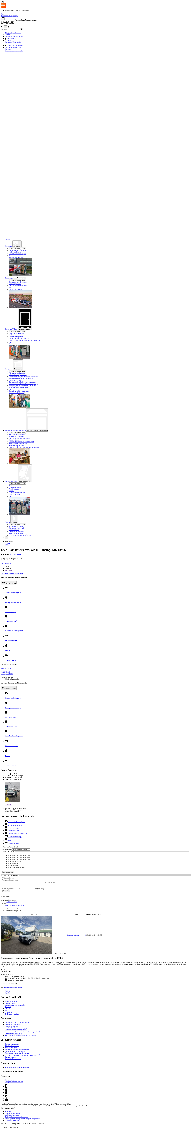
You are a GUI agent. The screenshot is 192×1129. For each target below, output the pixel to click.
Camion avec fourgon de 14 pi (20, 857)
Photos (8, 570)
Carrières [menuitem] (7, 35)
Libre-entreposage (10, 612)
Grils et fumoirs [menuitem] (14, 530)
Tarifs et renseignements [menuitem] (16, 333)
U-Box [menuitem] (11, 329)
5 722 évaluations (15, 555)
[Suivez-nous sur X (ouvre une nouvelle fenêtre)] (6, 1098)
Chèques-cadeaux (10, 1057)
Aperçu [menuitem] (11, 485)
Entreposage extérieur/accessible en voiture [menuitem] (22, 385)
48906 (7, 545)
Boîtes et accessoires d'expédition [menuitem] (19, 438)
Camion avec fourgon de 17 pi (20, 859)
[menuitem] (27, 282)
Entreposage (18, 369)
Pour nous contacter (11, 1001)
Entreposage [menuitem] (9, 369)
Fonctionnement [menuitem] (14, 489)
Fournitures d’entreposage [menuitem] (17, 393)
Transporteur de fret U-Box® (14, 1082)
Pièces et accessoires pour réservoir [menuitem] (20, 535)
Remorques (16, 246)
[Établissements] (8, 27)
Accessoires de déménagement (14, 630)
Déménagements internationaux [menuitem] (19, 338)
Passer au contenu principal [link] (9, 16)
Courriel (8, 889)
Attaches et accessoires (12, 1046)
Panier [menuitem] (9, 40)
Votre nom (5, 878)
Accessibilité (9, 1012)
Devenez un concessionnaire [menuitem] (14, 36)
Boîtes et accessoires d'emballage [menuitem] (15, 430)
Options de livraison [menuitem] (15, 335)
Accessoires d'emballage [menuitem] (16, 436)
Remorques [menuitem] (8, 246)
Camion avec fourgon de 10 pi (20, 855)
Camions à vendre (10, 583)
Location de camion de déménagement (17, 1022)
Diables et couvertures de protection (16, 1030)
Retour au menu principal (17, 248)
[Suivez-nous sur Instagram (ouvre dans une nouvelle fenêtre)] (6, 1089)
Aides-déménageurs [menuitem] (11, 481)
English (7, 991)
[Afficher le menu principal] (2, 18)
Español (7, 993)
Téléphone (6, 880)
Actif (2, 14)
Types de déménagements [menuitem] (17, 492)
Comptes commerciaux (12, 1044)
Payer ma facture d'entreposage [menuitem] (18, 387)
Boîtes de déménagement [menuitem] (17, 434)
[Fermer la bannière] (2, 2)
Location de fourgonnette (13, 1024)
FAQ (6, 1010)
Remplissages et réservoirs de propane (17, 1053)
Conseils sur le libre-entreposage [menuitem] (19, 391)
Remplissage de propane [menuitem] (16, 526)
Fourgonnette (14, 865)
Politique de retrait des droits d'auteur (16, 1117)
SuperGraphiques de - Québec (17, 1067)
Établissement (7, 849)
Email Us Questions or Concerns (15, 905)
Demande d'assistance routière (12, 988)
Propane (13, 522)
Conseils (7, 1008)
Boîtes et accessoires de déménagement (17, 1049)
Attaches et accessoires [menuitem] (16, 257)
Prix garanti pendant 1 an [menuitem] (13, 33)
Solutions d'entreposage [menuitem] (16, 445)
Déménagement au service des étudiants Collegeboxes (22, 1055)
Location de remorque (12, 1026)
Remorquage (9, 278)
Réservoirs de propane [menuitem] (16, 533)
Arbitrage (8, 1111)
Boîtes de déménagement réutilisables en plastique (20, 1035)
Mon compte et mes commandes (15, 1005)
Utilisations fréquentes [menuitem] (16, 337)
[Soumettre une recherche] (21, 29)
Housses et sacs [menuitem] (14, 440)
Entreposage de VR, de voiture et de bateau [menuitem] (22, 382)
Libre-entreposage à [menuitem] (17, 375)
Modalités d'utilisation (12, 1115)
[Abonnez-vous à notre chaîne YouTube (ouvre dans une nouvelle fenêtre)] (6, 1100)
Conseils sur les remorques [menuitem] (17, 254)
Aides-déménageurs (24, 481)
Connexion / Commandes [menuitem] (13, 42)
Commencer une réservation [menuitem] (17, 250)
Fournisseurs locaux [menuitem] (15, 487)
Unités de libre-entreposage (13, 1034)
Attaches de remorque (11, 640)
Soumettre (6, 891)
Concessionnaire (10, 1080)
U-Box (24, 329)
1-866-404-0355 (11, 902)
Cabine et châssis (15, 861)
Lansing (7, 543)
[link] (23, 22)
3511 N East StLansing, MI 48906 (7, 673)
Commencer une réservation (17, 282)
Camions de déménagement (13, 592)
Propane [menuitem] (7, 522)
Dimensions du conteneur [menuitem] (17, 344)
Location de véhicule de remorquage (16, 1028)
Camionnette (14, 863)
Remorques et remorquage (13, 602)
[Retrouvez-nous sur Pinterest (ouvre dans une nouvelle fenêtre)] (6, 1092)
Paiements (8, 1007)
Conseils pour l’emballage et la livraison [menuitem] (24, 340)
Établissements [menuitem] (11, 38)
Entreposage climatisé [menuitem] (15, 380)
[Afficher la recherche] (5, 26)
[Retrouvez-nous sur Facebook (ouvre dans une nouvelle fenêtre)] (6, 1086)
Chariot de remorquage (17, 867)
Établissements (12, 1120)
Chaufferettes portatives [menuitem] (16, 531)
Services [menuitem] (11, 491)
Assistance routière (11, 1003)
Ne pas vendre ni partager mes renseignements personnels (23, 1118)
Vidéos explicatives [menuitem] (15, 252)
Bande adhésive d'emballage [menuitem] (18, 443)
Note (39, 889)
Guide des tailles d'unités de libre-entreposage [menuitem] (23, 384)
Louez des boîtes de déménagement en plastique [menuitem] (24, 447)
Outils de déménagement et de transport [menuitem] (21, 442)
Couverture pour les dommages (14, 1051)
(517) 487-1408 (6, 563)
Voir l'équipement (8, 872)
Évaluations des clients (12, 1014)
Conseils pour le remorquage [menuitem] (18, 285)
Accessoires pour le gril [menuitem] (16, 528)
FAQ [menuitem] (10, 255)
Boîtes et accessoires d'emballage (37, 430)
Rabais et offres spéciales (13, 1059)
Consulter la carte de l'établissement (12, 574)
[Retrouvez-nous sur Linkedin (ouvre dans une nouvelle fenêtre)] (6, 1095)
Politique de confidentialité (13, 1113)
